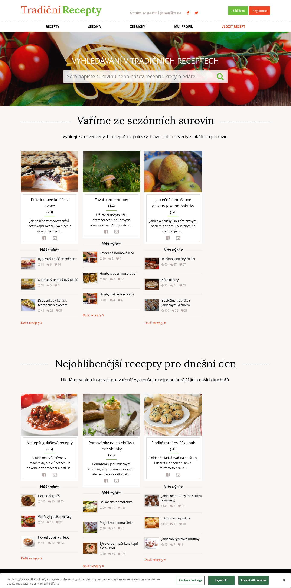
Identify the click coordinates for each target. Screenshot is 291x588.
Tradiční (61, 10)
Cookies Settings (190, 580)
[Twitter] (196, 13)
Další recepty (30, 323)
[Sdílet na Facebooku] (44, 238)
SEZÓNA (94, 26)
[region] (145, 580)
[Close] (284, 580)
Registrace (259, 11)
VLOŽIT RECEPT (233, 26)
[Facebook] (188, 13)
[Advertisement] (145, 341)
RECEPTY (52, 26)
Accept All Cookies (253, 580)
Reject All (221, 580)
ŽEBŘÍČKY (137, 26)
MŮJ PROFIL (183, 26)
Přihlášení (238, 11)
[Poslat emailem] (55, 238)
